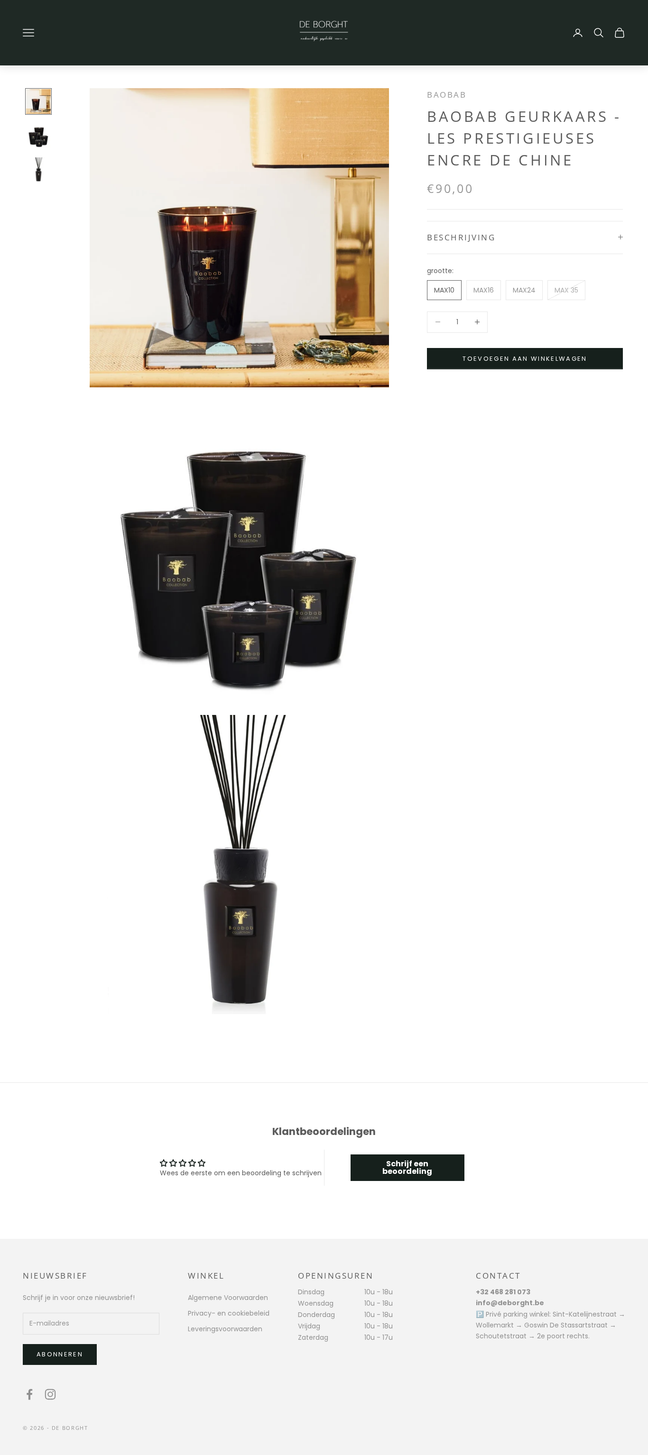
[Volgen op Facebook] (29, 1394)
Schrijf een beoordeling (407, 1167)
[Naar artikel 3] (38, 169)
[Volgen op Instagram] (50, 1394)
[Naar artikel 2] (38, 135)
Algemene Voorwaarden (228, 1297)
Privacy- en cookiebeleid (228, 1313)
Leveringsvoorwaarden (225, 1329)
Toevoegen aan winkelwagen (525, 358)
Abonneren (60, 1354)
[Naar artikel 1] (38, 101)
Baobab (446, 94)
